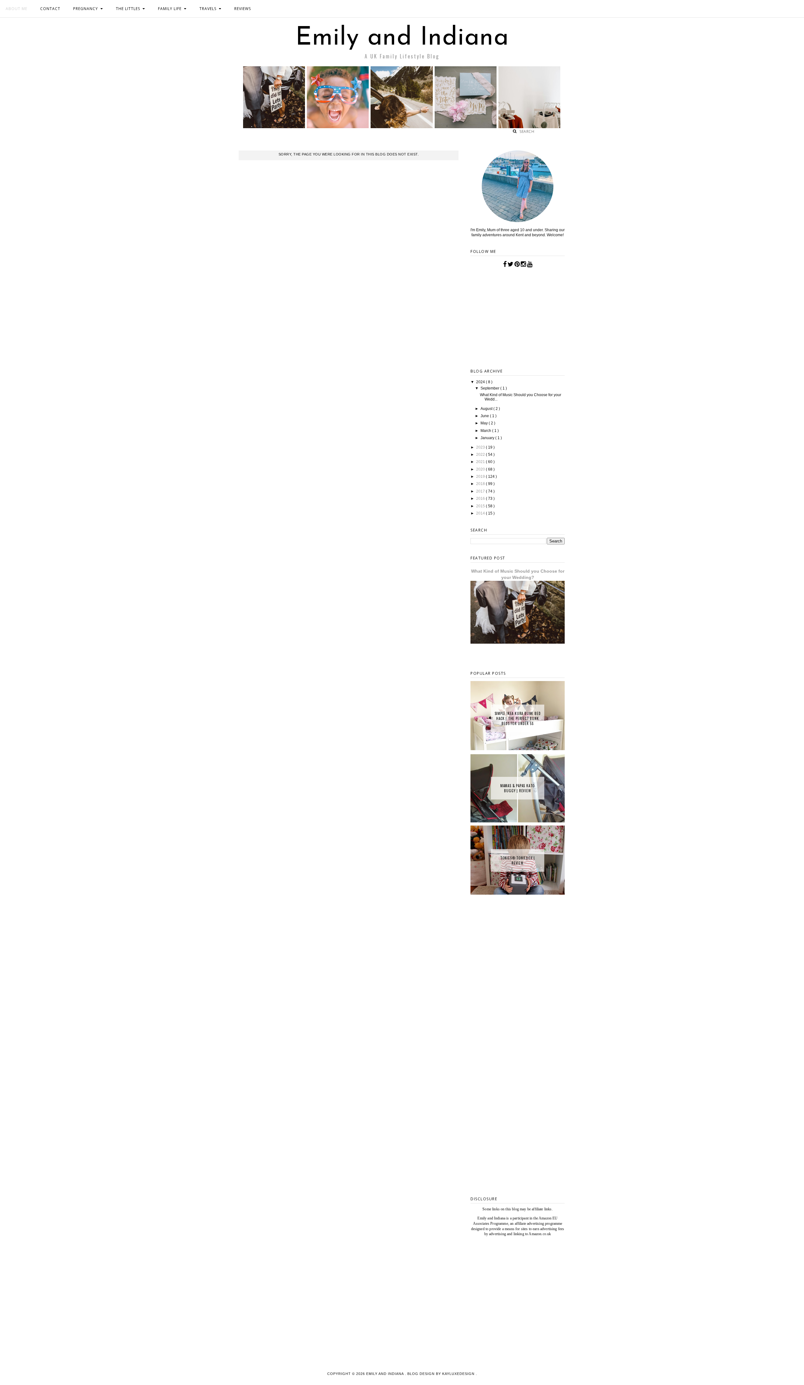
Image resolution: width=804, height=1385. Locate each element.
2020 (481, 469)
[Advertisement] (517, 1091)
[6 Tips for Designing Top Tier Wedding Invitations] (466, 126)
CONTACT (50, 8)
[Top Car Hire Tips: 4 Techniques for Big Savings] (401, 126)
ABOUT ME (16, 8)
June (485, 416)
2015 (481, 506)
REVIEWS (242, 8)
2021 (481, 462)
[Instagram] (523, 264)
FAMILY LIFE (170, 8)
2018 (481, 484)
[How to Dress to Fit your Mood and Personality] (529, 126)
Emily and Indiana (402, 38)
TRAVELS (207, 8)
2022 (481, 454)
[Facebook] (505, 264)
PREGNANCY (85, 8)
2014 (481, 513)
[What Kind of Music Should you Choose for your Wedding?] (274, 126)
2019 (481, 476)
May (485, 423)
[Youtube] (529, 264)
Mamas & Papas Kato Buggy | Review (517, 788)
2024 (481, 382)
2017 (481, 491)
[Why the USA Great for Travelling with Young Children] (338, 126)
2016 (481, 498)
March (486, 430)
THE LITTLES (128, 8)
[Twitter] (510, 264)
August (487, 408)
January (488, 438)
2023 (481, 447)
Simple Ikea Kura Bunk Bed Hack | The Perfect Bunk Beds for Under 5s (518, 718)
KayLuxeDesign (459, 1374)
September (490, 388)
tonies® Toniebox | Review (517, 860)
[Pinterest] (517, 264)
